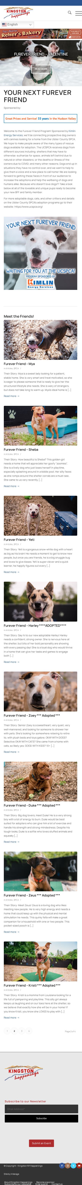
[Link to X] (73, 1165)
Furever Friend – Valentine (41, 54)
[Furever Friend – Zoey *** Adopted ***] (40, 691)
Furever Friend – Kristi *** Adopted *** (32, 985)
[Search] (68, 13)
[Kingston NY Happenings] (35, 13)
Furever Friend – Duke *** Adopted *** (32, 805)
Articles (9, 368)
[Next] (73, 63)
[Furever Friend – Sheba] (40, 426)
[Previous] (8, 63)
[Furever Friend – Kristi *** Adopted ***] (40, 961)
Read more (41, 69)
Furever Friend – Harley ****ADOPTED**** (35, 625)
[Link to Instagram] (68, 1165)
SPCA (16, 368)
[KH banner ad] (41, 38)
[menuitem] (68, 13)
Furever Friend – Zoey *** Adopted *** (32, 715)
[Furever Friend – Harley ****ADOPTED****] (40, 602)
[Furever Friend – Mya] (40, 340)
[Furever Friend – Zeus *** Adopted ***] (40, 872)
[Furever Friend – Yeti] (40, 516)
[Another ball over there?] (40, 782)
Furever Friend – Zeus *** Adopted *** (32, 895)
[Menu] (77, 13)
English (12, 24)
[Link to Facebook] (62, 1165)
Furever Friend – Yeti (19, 539)
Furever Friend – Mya (19, 364)
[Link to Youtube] (79, 1165)
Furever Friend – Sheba (21, 449)
